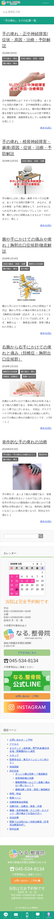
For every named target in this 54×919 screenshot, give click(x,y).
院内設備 (14, 829)
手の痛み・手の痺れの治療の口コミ (19, 454)
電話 (27, 917)
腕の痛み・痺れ (10, 63)
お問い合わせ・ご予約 (27, 696)
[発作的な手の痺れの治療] (27, 487)
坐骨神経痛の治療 (24, 778)
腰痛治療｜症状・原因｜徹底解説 (32, 789)
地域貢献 (14, 767)
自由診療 (14, 817)
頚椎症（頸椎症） (11, 376)
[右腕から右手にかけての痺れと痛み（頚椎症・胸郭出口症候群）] (27, 394)
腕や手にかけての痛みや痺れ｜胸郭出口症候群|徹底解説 (27, 245)
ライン (5, 917)
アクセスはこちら (27, 652)
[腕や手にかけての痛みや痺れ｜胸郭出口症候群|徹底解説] (27, 299)
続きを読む (46, 128)
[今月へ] (37, 564)
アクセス (14, 744)
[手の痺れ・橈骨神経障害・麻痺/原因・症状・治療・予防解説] (27, 192)
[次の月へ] (42, 564)
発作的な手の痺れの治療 (24, 442)
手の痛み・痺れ (10, 58)
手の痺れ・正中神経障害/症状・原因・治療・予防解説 (26, 40)
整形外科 (43, 454)
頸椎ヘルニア (29, 376)
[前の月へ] (32, 564)
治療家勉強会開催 (19, 802)
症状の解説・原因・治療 (32, 58)
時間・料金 (15, 793)
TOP (13, 12)
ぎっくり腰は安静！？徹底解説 (31, 774)
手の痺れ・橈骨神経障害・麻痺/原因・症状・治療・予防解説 (27, 147)
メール (16, 917)
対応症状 (14, 771)
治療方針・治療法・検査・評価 (26, 806)
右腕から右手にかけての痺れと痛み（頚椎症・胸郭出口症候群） (27, 353)
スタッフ (14, 755)
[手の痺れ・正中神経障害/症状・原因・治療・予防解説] (27, 94)
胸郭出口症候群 (36, 264)
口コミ (38, 917)
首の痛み (25, 269)
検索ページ (15, 798)
